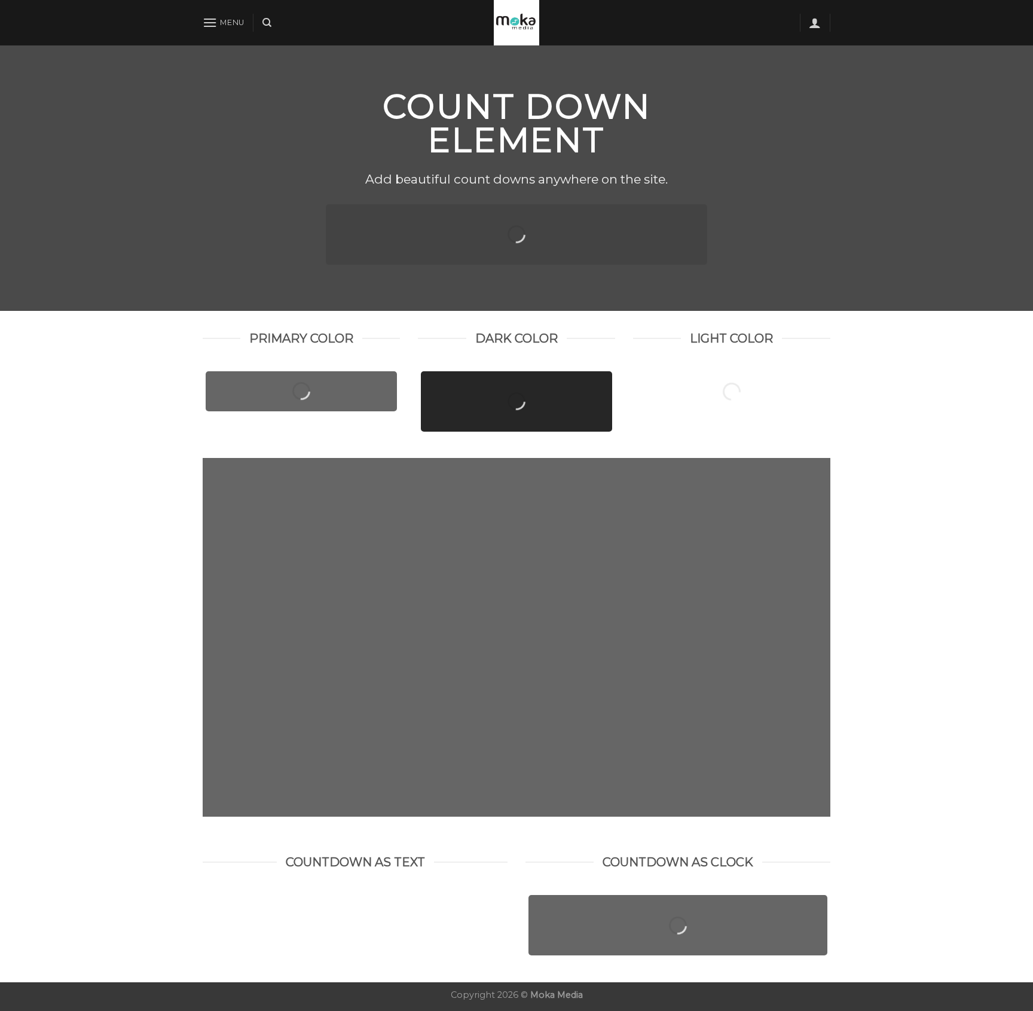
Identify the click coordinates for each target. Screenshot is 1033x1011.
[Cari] (266, 22)
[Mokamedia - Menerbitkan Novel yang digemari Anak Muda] (516, 22)
